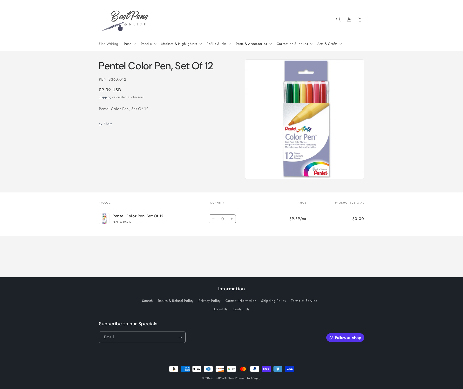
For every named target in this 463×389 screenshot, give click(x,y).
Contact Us (241, 309)
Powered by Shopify (248, 378)
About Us (220, 309)
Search (147, 300)
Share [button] (108, 123)
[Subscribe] (180, 337)
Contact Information (240, 300)
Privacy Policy (209, 300)
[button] (129, 44)
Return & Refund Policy (176, 300)
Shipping (105, 97)
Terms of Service (304, 300)
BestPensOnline (224, 378)
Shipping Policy (273, 300)
